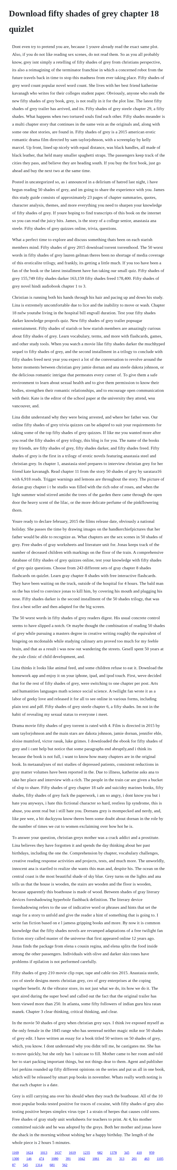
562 (64, 1165)
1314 (38, 1165)
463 (146, 1159)
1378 (113, 1152)
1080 (54, 1159)
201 (109, 1159)
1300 (15, 1159)
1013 (43, 1152)
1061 (95, 1159)
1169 (15, 1152)
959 (151, 1152)
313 (121, 1159)
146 (29, 1159)
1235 (86, 1152)
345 (126, 1152)
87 (14, 1165)
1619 (72, 1152)
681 (52, 1165)
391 (68, 1159)
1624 (29, 1152)
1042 (81, 1159)
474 (41, 1159)
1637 (58, 1152)
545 (25, 1165)
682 (100, 1152)
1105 (160, 1159)
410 (139, 1152)
